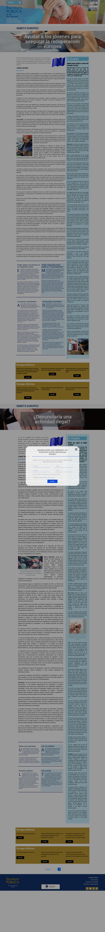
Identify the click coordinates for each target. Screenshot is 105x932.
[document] (52, 466)
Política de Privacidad (49, 477)
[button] (76, 449)
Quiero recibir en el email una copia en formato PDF (47, 474)
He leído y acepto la (44, 477)
